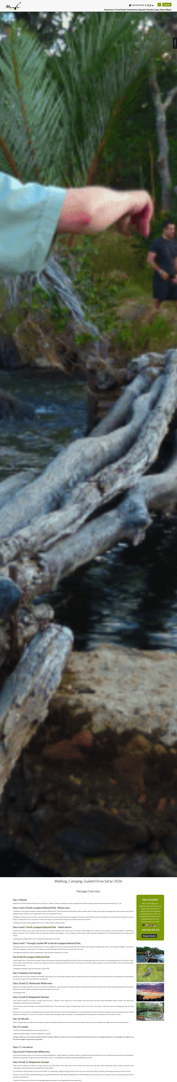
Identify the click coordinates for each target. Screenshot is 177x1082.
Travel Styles (120, 9)
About (162, 9)
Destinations (132, 9)
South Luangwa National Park (41, 927)
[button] (109, 9)
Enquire (167, 5)
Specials (142, 9)
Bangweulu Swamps (39, 1062)
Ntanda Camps (153, 9)
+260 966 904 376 (137, 5)
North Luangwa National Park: (35, 957)
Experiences (109, 9)
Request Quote (149, 936)
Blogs (168, 9)
